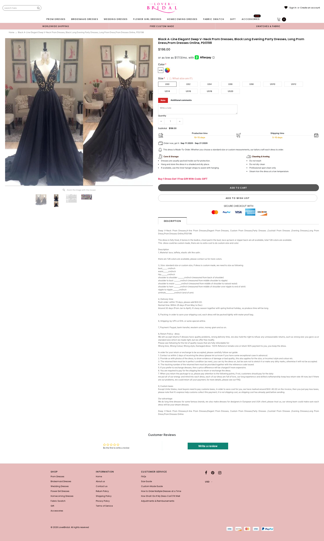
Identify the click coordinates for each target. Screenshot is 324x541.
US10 (272, 84)
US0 (167, 84)
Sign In (292, 7)
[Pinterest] (212, 473)
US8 (251, 84)
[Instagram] (219, 473)
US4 (209, 84)
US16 (188, 91)
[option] (56, 26)
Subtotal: (162, 128)
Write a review (208, 446)
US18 (209, 91)
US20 (230, 91)
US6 (230, 84)
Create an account (310, 7)
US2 (188, 84)
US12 (293, 84)
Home (11, 32)
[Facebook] (206, 473)
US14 (167, 91)
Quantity (162, 115)
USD (207, 481)
